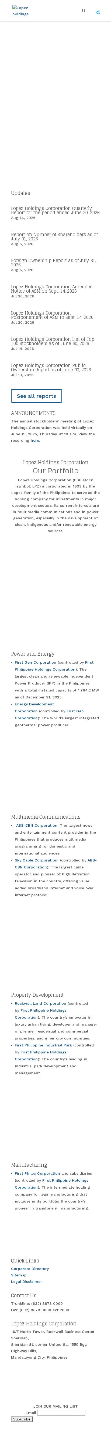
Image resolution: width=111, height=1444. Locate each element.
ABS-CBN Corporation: (38, 825)
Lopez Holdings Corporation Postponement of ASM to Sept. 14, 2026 (52, 315)
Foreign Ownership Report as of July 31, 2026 (53, 263)
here (35, 440)
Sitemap (19, 1275)
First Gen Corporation (36, 662)
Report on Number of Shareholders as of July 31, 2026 (54, 237)
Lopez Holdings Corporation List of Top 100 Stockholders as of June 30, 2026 (52, 341)
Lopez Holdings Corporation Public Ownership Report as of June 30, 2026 (51, 367)
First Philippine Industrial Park (44, 1045)
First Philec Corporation (37, 1173)
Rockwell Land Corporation (41, 1003)
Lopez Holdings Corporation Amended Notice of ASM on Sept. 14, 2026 (52, 289)
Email (31, 1413)
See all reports (36, 396)
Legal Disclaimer (26, 1281)
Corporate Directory (30, 1269)
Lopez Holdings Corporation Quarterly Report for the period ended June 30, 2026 (55, 210)
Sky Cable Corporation (37, 860)
